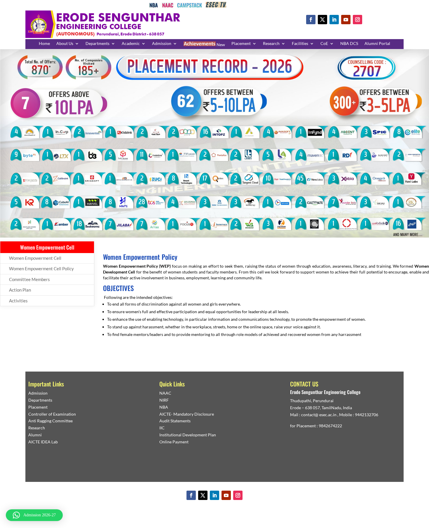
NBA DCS (349, 43)
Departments (97, 43)
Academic (131, 43)
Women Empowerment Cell (35, 258)
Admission (161, 43)
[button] (34, 515)
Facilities (300, 43)
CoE (324, 43)
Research (271, 43)
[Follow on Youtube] (345, 19)
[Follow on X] (322, 19)
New (220, 44)
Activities (18, 300)
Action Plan (20, 289)
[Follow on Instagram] (357, 19)
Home (44, 43)
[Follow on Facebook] (310, 19)
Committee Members (29, 279)
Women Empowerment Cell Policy (41, 268)
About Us (64, 43)
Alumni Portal (377, 43)
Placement (241, 43)
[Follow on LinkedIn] (334, 19)
